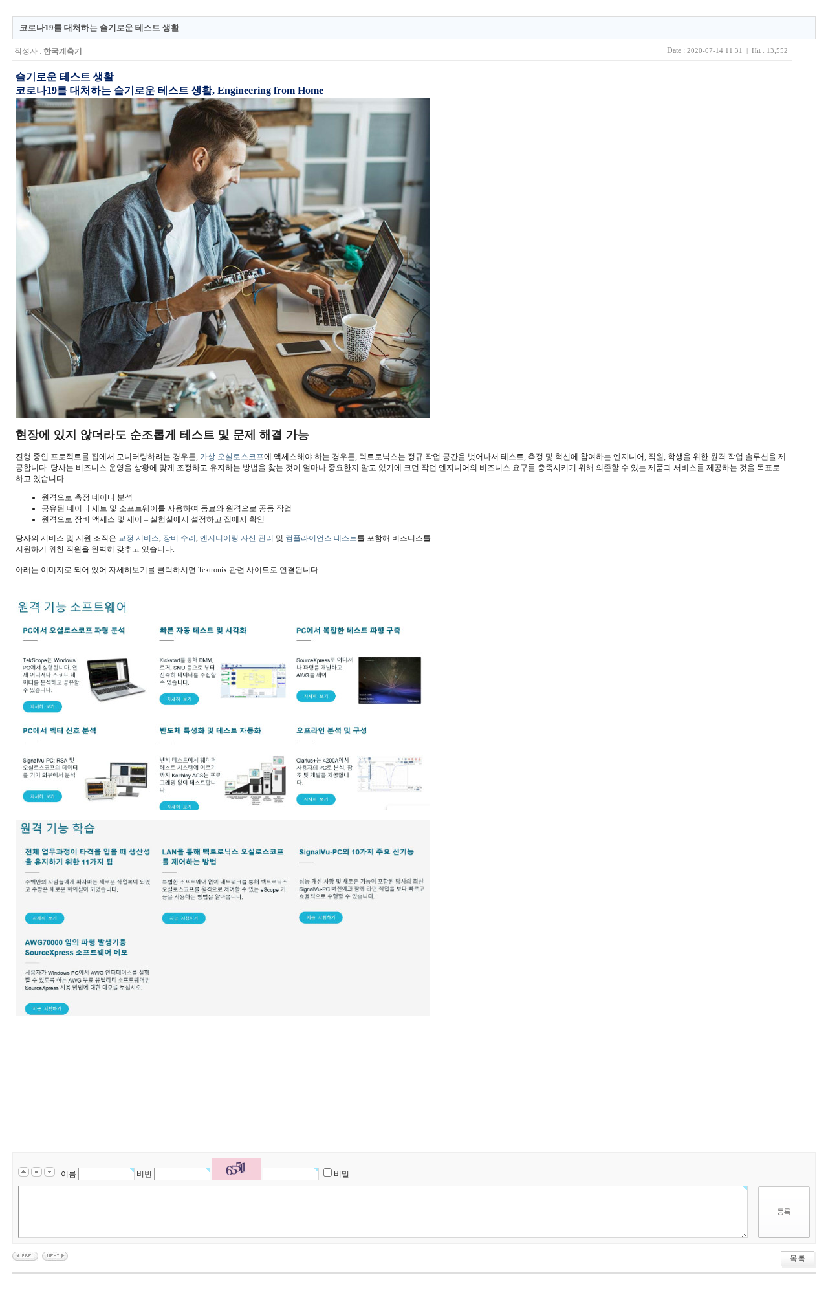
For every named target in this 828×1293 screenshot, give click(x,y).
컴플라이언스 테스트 (321, 538)
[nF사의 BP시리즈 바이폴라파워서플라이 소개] (55, 1255)
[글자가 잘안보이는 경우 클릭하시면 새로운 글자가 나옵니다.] (236, 1169)
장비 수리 (179, 538)
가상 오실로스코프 (232, 456)
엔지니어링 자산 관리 (237, 538)
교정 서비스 (138, 538)
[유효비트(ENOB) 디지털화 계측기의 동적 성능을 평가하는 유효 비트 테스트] (25, 1255)
